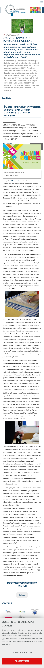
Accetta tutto (22, 661)
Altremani (15, 181)
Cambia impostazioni (22, 652)
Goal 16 (15, 35)
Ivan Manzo (7, 143)
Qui (3, 639)
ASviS (8, 35)
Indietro (22, 595)
